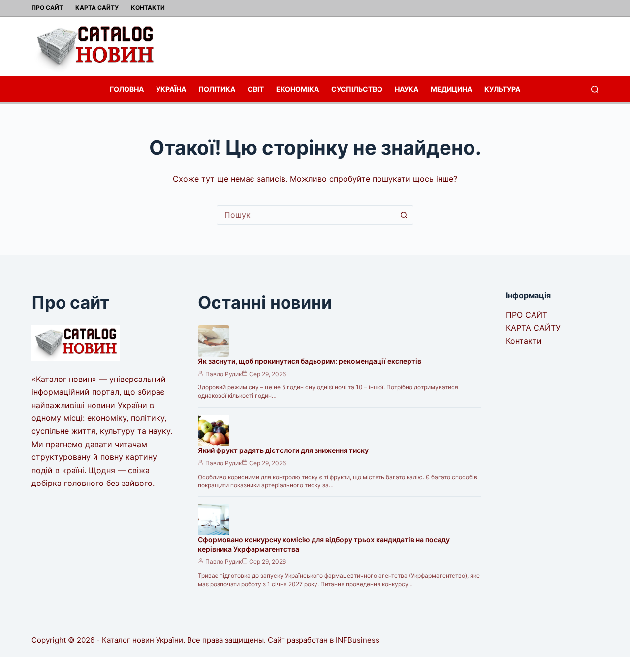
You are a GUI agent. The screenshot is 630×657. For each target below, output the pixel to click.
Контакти (148, 7)
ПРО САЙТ (47, 7)
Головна (127, 89)
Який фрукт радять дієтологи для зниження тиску (283, 450)
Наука (406, 89)
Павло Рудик (223, 374)
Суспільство (356, 89)
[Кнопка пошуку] (403, 215)
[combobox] (305, 215)
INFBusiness (357, 640)
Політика (216, 89)
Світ (256, 89)
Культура (502, 89)
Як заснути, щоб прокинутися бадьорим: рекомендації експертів (309, 361)
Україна (171, 89)
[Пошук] (594, 89)
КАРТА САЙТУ (97, 7)
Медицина (451, 89)
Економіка (297, 89)
